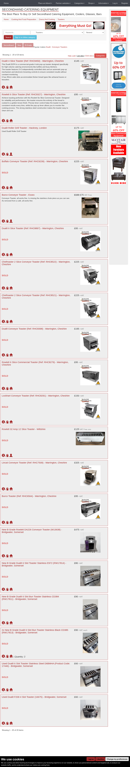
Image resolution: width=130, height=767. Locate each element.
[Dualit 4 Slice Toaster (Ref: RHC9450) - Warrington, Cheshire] (90, 72)
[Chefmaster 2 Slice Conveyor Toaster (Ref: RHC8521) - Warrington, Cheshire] (90, 306)
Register (124, 3)
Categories (100, 56)
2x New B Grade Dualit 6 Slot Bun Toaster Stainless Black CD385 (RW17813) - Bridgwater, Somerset (35, 631)
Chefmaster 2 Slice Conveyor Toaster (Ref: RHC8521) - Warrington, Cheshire (36, 296)
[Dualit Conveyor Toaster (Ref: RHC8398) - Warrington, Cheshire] (90, 340)
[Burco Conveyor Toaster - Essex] (90, 206)
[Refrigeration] (118, 114)
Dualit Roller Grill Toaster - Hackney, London (24, 128)
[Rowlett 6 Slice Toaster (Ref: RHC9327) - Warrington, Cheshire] (90, 106)
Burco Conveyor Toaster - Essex (18, 195)
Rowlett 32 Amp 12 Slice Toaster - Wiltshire (23, 429)
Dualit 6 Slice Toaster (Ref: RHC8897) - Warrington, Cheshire (33, 228)
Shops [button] (90, 3)
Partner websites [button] (62, 3)
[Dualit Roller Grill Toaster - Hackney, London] (90, 139)
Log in (115, 3)
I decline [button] (100, 759)
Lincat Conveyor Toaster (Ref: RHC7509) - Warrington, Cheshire (34, 462)
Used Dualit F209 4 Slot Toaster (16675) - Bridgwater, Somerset (34, 697)
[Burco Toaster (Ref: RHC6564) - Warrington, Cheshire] (90, 507)
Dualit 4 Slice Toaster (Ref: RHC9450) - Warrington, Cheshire (33, 61)
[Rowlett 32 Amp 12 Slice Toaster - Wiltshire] (90, 437)
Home (6, 3)
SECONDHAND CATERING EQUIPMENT (30, 9)
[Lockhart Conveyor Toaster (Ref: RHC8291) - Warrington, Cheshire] (90, 407)
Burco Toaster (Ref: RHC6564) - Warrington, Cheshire (29, 496)
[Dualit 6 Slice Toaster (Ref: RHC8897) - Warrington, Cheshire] (90, 239)
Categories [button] (78, 3)
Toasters (61, 19)
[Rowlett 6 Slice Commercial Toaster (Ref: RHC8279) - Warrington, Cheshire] (90, 373)
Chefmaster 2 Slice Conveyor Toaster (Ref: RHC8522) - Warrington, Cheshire (36, 263)
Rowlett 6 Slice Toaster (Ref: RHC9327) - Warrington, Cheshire (34, 94)
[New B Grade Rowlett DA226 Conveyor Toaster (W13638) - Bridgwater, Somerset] (90, 541)
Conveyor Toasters (60, 47)
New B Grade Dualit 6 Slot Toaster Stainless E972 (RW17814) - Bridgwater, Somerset (34, 564)
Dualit (48, 47)
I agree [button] (91, 759)
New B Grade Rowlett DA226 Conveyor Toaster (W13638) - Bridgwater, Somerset (32, 530)
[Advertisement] (118, 224)
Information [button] (103, 3)
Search (8, 37)
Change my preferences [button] (117, 759)
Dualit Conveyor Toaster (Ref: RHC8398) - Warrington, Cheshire (34, 328)
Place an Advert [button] (44, 3)
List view (80, 56)
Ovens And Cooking (47, 19)
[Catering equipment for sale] (74, 25)
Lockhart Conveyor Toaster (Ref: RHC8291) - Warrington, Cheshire (36, 395)
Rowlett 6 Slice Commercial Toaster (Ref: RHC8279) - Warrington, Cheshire (35, 363)
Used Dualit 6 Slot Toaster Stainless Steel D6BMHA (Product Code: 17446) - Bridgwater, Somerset (36, 664)
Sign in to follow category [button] (25, 37)
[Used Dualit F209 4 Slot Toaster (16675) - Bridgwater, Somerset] (90, 708)
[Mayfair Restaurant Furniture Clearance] (118, 162)
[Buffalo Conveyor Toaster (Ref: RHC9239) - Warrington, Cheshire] (90, 173)
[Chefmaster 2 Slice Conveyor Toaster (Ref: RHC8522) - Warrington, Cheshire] (90, 273)
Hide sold (71, 56)
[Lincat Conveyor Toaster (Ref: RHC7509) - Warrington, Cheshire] (90, 474)
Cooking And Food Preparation (23, 19)
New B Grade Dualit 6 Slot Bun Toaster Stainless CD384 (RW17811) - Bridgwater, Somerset (30, 597)
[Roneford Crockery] (118, 26)
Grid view (89, 56)
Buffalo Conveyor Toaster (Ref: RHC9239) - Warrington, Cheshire (35, 161)
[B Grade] (118, 66)
